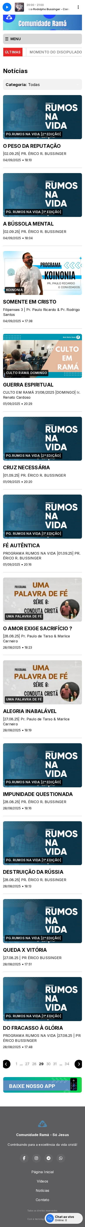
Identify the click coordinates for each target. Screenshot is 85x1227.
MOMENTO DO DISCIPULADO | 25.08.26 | (43, 52)
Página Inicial (42, 1172)
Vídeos (42, 1181)
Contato (42, 1200)
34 (67, 1064)
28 (34, 1064)
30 (48, 1064)
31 (55, 1064)
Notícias (42, 1190)
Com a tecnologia (36, 1219)
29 (41, 1064)
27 (27, 1064)
